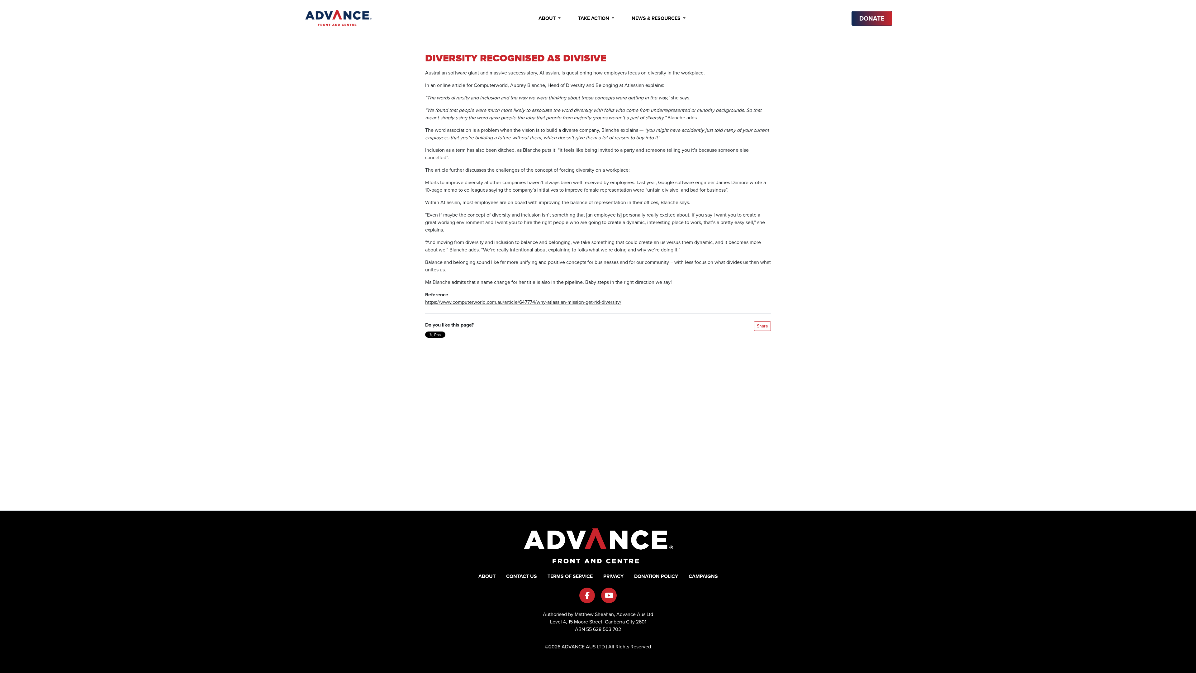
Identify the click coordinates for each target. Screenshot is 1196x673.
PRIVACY (613, 576)
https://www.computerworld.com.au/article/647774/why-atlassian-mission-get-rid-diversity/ (523, 302)
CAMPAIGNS (703, 576)
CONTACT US (521, 576)
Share (762, 326)
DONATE (872, 18)
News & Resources (657, 18)
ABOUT (487, 576)
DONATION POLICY (656, 576)
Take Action (594, 18)
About (548, 18)
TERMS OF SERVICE (570, 576)
